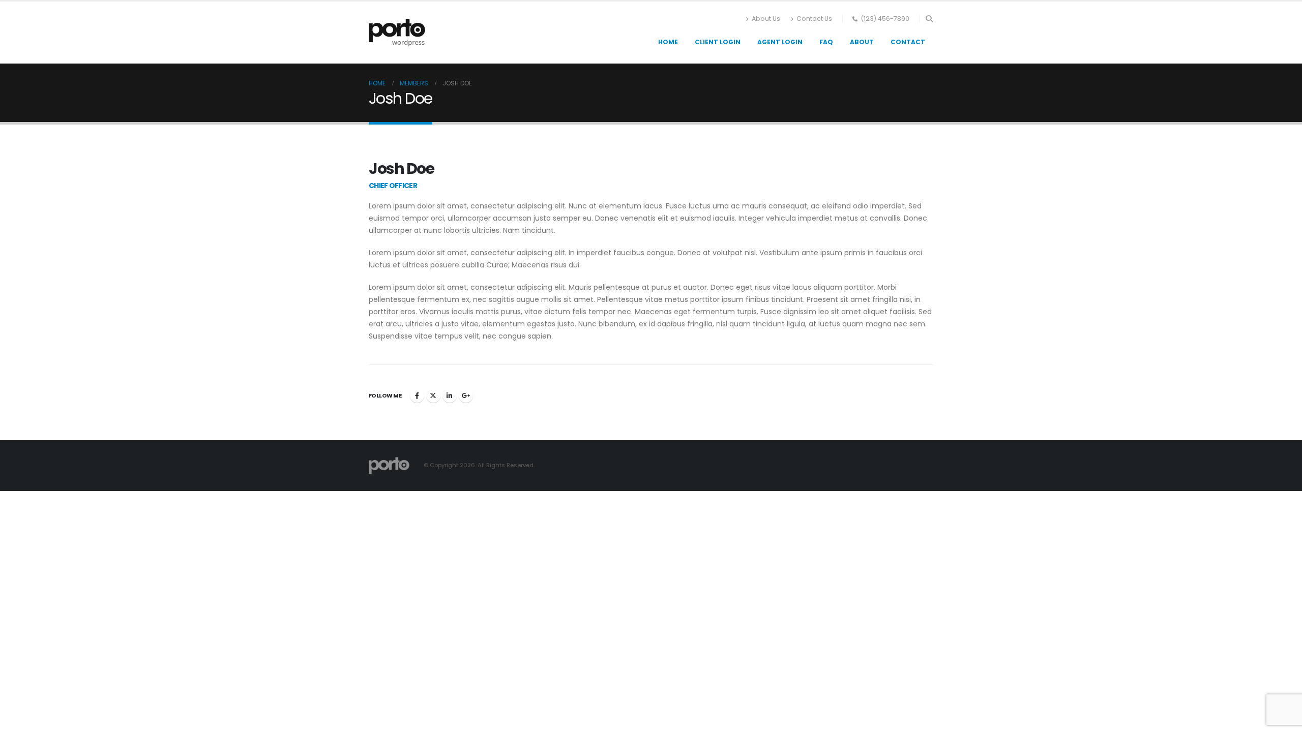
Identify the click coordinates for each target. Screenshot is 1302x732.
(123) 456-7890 (885, 18)
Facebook (417, 395)
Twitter (433, 395)
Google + (466, 395)
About (862, 42)
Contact (908, 42)
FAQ (826, 42)
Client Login (718, 42)
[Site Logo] (397, 32)
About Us (766, 18)
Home (668, 42)
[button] (929, 19)
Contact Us (814, 18)
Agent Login (780, 42)
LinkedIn (449, 395)
